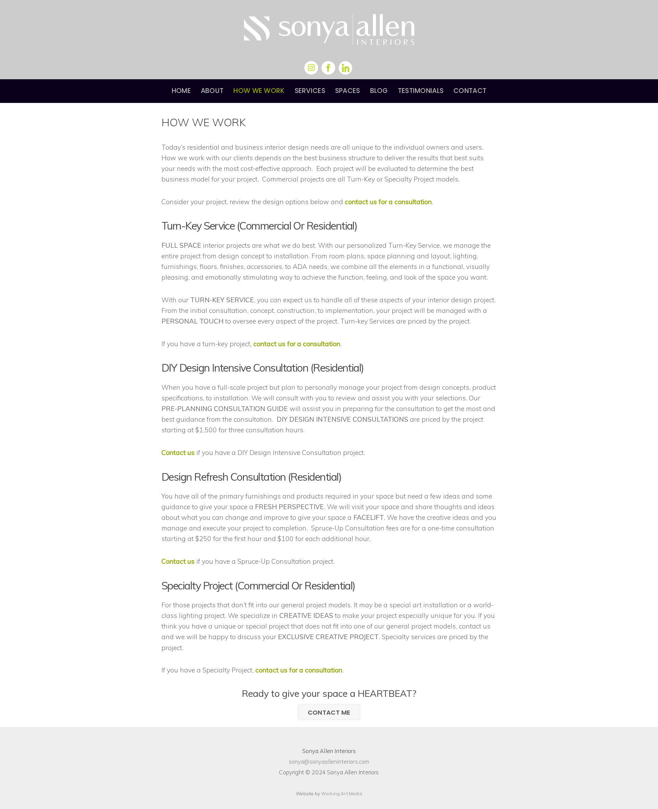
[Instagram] (311, 68)
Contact (469, 90)
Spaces (347, 90)
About (212, 90)
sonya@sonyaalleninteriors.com (329, 761)
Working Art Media (341, 793)
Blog (379, 90)
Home (181, 90)
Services (310, 90)
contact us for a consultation (388, 202)
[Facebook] (328, 68)
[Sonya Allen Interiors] (329, 37)
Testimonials (420, 90)
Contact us (178, 452)
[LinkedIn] (345, 68)
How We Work (258, 90)
